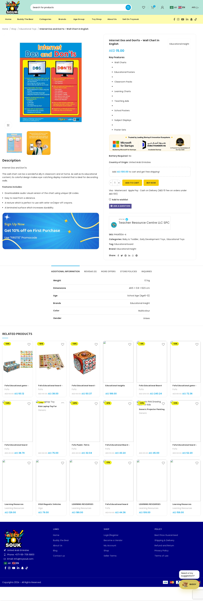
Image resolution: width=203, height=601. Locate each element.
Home (5, 29)
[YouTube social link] (182, 19)
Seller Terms (110, 555)
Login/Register (111, 535)
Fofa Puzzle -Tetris (80, 445)
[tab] (65, 270)
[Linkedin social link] (187, 19)
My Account (110, 545)
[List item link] (25, 554)
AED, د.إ (195, 7)
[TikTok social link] (196, 19)
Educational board (123, 244)
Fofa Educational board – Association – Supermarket (51, 387)
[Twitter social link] (122, 255)
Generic (42, 410)
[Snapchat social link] (191, 19)
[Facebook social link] (174, 19)
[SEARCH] (128, 7)
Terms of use (161, 555)
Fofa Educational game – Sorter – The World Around (17, 387)
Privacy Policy (162, 550)
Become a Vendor (113, 540)
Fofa (7, 389)
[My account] (162, 7)
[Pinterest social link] (126, 255)
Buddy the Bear (61, 540)
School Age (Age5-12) (138, 295)
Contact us (59, 555)
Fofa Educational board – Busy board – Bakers (185, 446)
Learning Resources (14, 508)
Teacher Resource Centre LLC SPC (144, 223)
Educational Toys (28, 29)
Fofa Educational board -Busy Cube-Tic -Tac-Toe (84, 387)
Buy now (151, 182)
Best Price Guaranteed (166, 535)
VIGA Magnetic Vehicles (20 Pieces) (49, 506)
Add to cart (132, 182)
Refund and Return (164, 545)
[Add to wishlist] (29, 344)
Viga (40, 508)
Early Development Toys (152, 239)
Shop (14, 29)
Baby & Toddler (130, 239)
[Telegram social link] (137, 255)
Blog (55, 550)
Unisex (146, 318)
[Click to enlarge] (8, 125)
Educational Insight (179, 43)
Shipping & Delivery (164, 540)
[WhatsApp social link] (133, 255)
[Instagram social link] (178, 19)
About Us (57, 545)
